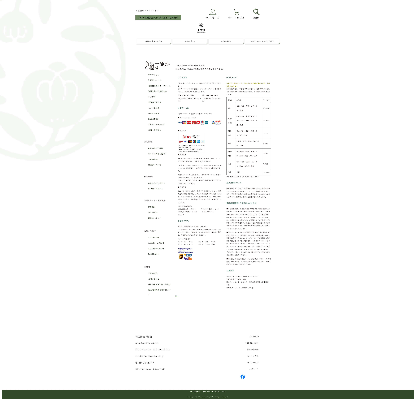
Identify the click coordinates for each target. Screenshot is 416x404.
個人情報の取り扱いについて (159, 292)
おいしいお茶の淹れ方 (157, 154)
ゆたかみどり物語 (155, 148)
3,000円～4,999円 (156, 248)
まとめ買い (153, 212)
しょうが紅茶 (153, 108)
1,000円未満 (153, 237)
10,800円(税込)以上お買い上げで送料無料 (158, 17)
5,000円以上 (153, 254)
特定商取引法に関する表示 (159, 284)
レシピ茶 (152, 97)
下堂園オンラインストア (147, 10)
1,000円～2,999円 (156, 243)
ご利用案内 (153, 273)
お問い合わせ (153, 279)
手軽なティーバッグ (156, 124)
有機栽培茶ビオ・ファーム (159, 85)
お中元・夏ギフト (155, 188)
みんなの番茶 (153, 113)
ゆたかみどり (153, 74)
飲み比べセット (154, 218)
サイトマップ (253, 362)
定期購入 (152, 207)
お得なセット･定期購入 (262, 41)
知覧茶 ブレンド (155, 80)
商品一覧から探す (154, 41)
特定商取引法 (195, 391)
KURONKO (153, 119)
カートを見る (236, 18)
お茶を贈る (226, 41)
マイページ (213, 18)
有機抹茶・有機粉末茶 (157, 91)
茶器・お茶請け (154, 130)
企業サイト (254, 369)
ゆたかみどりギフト (156, 183)
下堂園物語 (153, 159)
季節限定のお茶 (154, 102)
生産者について (154, 165)
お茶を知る (190, 41)
